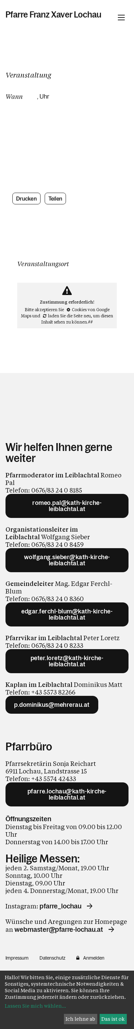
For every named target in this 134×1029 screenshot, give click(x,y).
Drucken (26, 198)
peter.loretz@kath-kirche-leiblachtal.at (67, 661)
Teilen (55, 198)
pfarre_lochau (60, 906)
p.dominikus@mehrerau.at (52, 704)
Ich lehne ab (80, 1019)
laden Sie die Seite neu (69, 315)
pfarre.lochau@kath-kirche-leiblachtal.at (67, 794)
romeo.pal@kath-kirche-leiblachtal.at (67, 505)
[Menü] (121, 17)
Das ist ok (113, 1019)
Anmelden (93, 958)
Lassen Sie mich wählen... (35, 1006)
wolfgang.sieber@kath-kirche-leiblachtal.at (67, 560)
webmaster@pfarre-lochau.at (58, 929)
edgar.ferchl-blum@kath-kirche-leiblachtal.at (67, 614)
